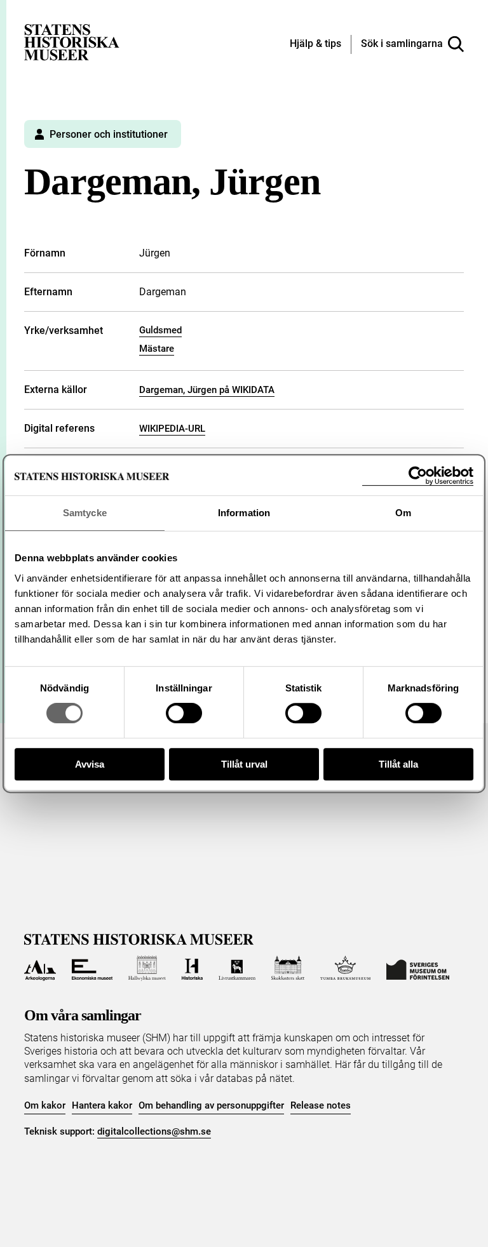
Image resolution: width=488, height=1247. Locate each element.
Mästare (156, 348)
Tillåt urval (244, 764)
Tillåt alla (398, 764)
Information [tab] (244, 512)
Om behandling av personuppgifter (211, 1105)
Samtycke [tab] (85, 512)
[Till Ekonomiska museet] (92, 968)
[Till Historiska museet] (192, 968)
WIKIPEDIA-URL (172, 428)
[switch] (184, 713)
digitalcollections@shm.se (154, 1131)
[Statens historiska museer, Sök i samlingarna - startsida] (71, 41)
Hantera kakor (102, 1105)
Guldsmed (160, 330)
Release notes (320, 1105)
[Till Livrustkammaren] (237, 968)
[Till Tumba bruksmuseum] (345, 968)
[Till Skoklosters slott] (287, 968)
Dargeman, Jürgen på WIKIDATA (206, 390)
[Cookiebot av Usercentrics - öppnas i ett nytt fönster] (417, 476)
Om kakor (44, 1105)
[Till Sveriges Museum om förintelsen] (417, 968)
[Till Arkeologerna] (39, 968)
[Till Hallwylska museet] (147, 968)
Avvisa (89, 764)
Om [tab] (403, 512)
